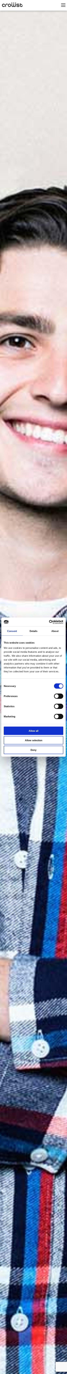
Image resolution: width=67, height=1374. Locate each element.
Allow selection (33, 740)
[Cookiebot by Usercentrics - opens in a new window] (49, 622)
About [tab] (55, 631)
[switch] (58, 696)
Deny (33, 749)
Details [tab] (34, 631)
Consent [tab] (12, 631)
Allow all (33, 730)
